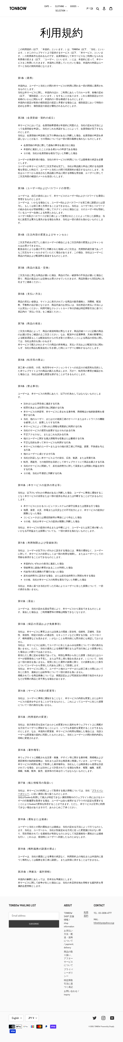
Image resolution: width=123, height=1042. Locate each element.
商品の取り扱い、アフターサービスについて (68, 958)
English (15, 1018)
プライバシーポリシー (68, 972)
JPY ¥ (31, 1018)
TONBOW (97, 1026)
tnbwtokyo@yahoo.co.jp (104, 922)
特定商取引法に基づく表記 (68, 983)
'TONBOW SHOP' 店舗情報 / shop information (69, 920)
